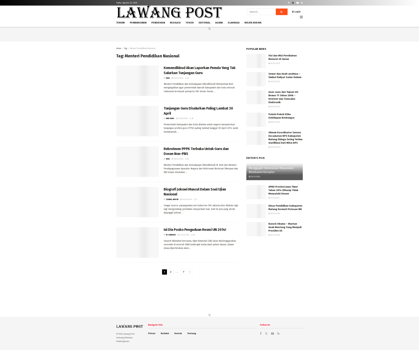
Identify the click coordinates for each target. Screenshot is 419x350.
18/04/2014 (178, 159)
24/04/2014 (182, 118)
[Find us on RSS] (302, 3)
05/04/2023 (275, 147)
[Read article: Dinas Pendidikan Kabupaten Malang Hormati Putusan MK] (256, 211)
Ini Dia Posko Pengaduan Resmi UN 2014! (195, 229)
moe (168, 78)
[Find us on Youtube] (297, 3)
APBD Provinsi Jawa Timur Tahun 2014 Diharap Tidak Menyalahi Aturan (283, 190)
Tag (125, 48)
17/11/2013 (274, 198)
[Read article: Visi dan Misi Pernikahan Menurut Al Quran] (256, 61)
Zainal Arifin (172, 199)
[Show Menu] (301, 17)
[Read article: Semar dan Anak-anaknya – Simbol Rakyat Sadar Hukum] (256, 79)
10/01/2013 (275, 213)
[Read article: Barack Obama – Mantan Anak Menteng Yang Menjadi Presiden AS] (256, 229)
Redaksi (165, 333)
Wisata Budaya (253, 22)
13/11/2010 (255, 177)
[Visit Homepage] (169, 13)
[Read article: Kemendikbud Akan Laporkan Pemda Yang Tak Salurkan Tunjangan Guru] (137, 80)
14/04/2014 (187, 199)
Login (297, 11)
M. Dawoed (171, 235)
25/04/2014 (178, 78)
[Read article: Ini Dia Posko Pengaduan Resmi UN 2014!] (137, 242)
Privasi (151, 333)
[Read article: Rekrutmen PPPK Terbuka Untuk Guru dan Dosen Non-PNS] (137, 161)
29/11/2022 (275, 81)
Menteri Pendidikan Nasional (142, 48)
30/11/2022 (275, 63)
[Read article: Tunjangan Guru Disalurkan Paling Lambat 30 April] (137, 121)
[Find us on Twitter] (293, 3)
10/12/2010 (275, 235)
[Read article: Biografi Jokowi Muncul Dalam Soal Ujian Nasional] (137, 202)
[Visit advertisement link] (274, 272)
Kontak (178, 333)
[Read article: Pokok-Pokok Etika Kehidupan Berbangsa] (256, 120)
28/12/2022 (275, 122)
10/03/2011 (275, 107)
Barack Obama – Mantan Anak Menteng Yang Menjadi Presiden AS (284, 227)
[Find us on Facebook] (289, 3)
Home (118, 48)
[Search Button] (282, 12)
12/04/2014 (184, 235)
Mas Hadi (170, 118)
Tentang (191, 333)
